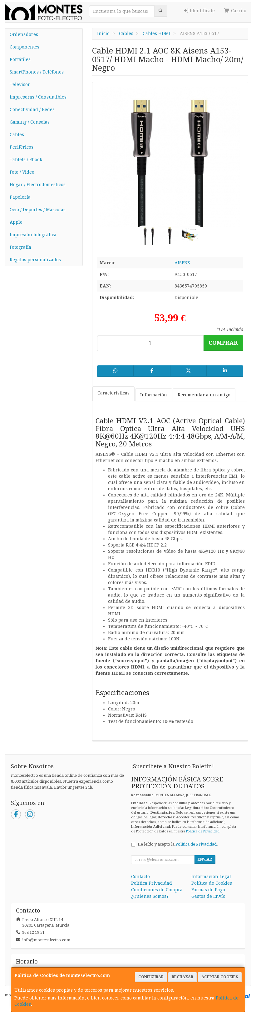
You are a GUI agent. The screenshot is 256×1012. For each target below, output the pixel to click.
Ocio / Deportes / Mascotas (38, 209)
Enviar (205, 859)
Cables (17, 134)
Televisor (20, 84)
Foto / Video (22, 172)
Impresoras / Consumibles (38, 96)
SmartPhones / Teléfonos (37, 71)
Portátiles (20, 59)
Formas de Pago (208, 889)
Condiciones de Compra (157, 889)
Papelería (20, 197)
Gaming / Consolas (30, 122)
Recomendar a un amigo (204, 394)
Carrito (238, 10)
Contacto (140, 876)
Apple (16, 222)
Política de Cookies (211, 883)
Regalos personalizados (35, 259)
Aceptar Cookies (219, 977)
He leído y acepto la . (178, 844)
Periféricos (21, 147)
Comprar (223, 342)
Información (153, 394)
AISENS (182, 262)
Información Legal (211, 876)
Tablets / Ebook (26, 159)
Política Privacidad (151, 883)
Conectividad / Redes (32, 109)
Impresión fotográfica (33, 234)
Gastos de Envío (208, 896)
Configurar (151, 977)
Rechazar (182, 977)
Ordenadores (24, 34)
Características (113, 392)
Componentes (24, 46)
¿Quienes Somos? (150, 896)
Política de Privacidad (202, 831)
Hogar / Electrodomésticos (38, 184)
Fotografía (20, 247)
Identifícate (202, 10)
